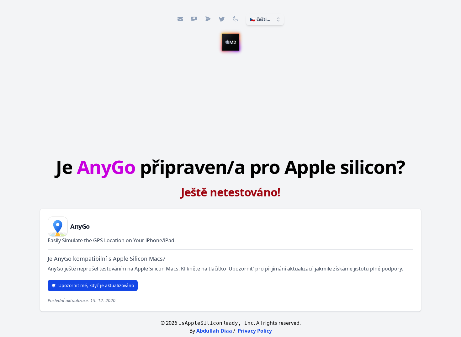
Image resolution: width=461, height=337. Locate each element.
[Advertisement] (230, 105)
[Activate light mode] (235, 19)
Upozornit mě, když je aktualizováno (96, 285)
